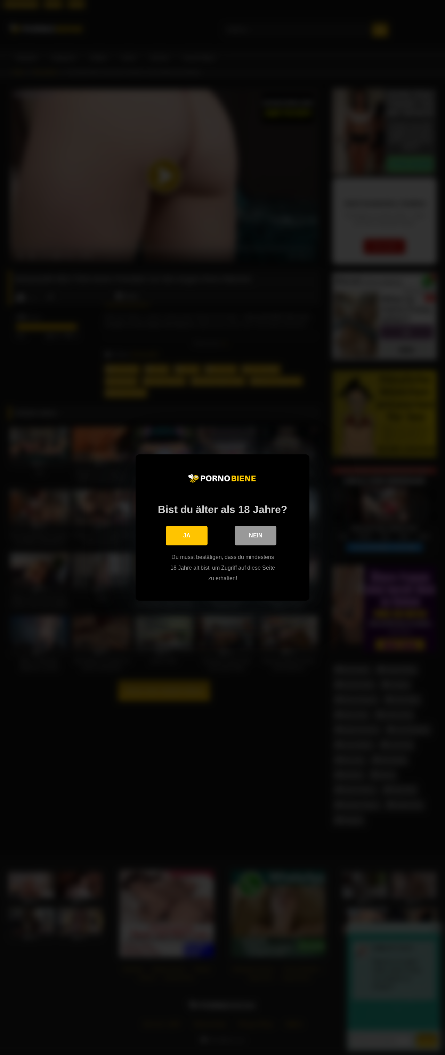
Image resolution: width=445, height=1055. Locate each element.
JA (187, 535)
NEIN (255, 535)
